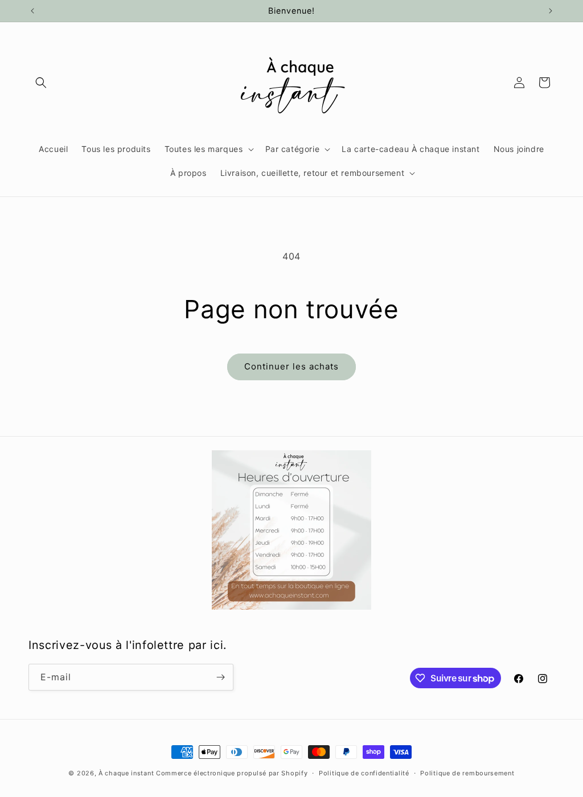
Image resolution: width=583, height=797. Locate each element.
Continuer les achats (291, 366)
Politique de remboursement (467, 773)
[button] (41, 82)
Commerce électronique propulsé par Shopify (231, 773)
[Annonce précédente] (32, 11)
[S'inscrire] (220, 677)
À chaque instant (127, 773)
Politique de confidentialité (364, 773)
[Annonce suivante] (550, 11)
